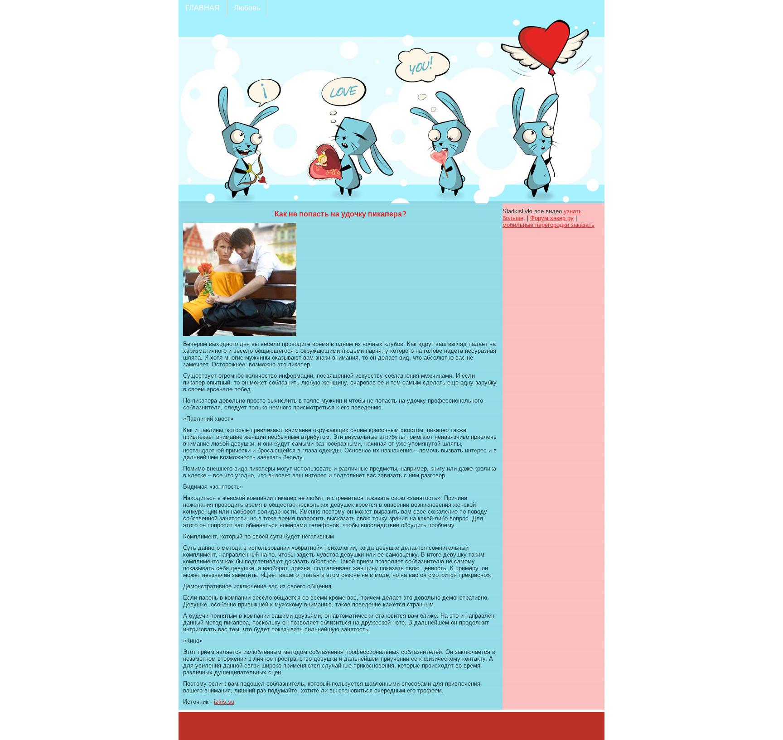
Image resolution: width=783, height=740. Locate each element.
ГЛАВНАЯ (202, 8)
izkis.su (224, 701)
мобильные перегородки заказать (548, 224)
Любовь (247, 8)
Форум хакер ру (552, 218)
